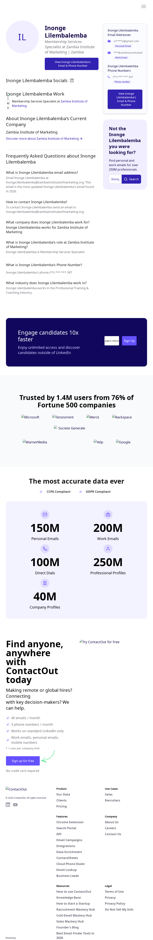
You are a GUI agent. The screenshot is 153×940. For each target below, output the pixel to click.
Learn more (111, 341)
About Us (111, 822)
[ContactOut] (24, 6)
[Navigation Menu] (143, 6)
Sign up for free (23, 761)
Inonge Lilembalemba (66, 31)
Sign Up (129, 341)
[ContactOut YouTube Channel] (15, 868)
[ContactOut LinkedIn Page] (8, 868)
